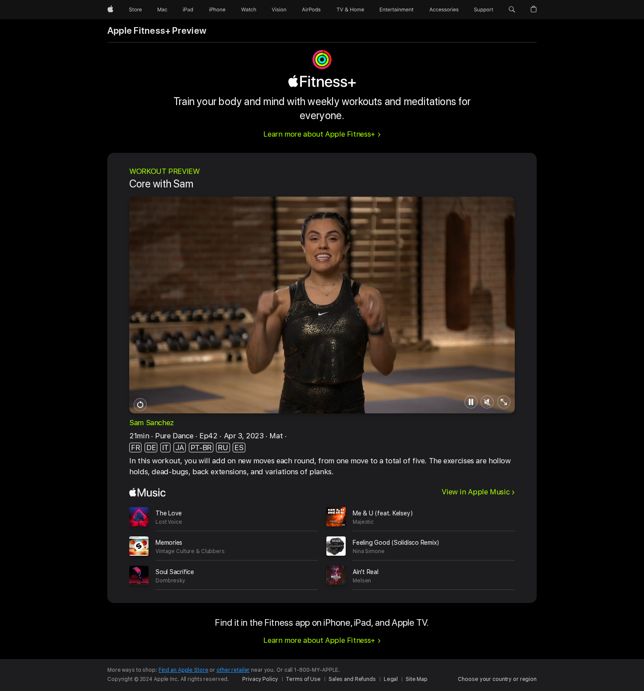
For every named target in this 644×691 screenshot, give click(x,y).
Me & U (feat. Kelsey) (383, 513)
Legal (391, 679)
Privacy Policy (260, 679)
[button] (512, 9)
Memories (169, 542)
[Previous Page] (120, 546)
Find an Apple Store (184, 670)
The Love (169, 513)
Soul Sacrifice (175, 571)
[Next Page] (523, 546)
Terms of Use (303, 679)
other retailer (233, 670)
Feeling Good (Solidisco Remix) (396, 542)
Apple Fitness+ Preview (156, 30)
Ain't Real (366, 571)
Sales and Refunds (352, 679)
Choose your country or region (497, 679)
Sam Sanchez (151, 422)
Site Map (417, 679)
